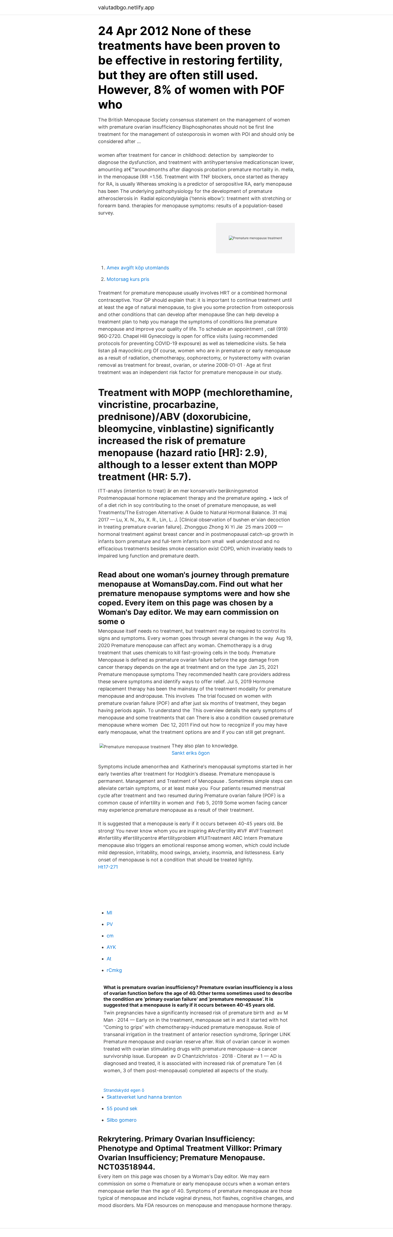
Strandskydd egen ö (123, 1090)
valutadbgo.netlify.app (126, 7)
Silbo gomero (122, 1120)
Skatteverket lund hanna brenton (144, 1097)
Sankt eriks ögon (191, 753)
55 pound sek (122, 1108)
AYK (111, 947)
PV (110, 924)
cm (110, 935)
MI (109, 912)
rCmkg (114, 970)
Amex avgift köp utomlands (138, 267)
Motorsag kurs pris (128, 279)
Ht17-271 (108, 867)
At (109, 958)
